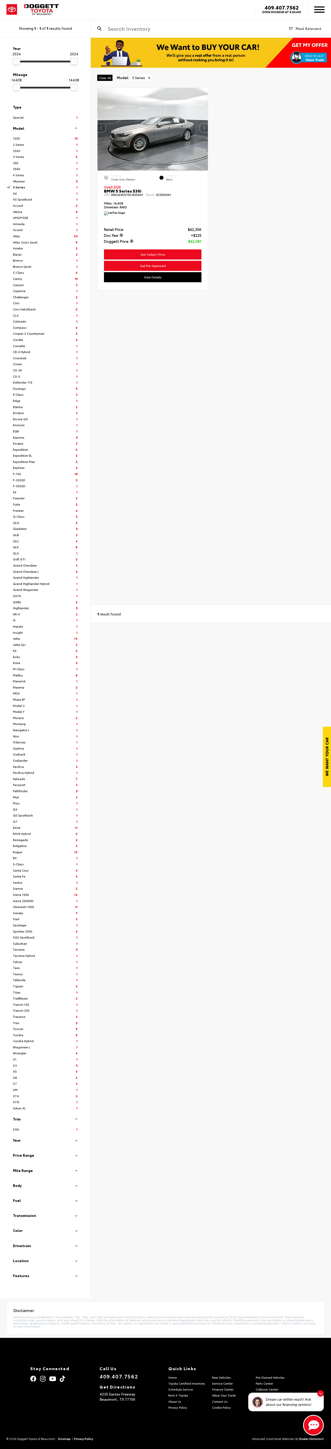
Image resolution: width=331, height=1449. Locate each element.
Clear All (105, 77)
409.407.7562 (282, 7)
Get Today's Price (152, 254)
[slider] (16, 61)
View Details (153, 277)
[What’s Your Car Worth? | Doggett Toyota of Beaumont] (211, 53)
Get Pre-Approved (153, 266)
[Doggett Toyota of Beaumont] (42, 9)
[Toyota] (11, 9)
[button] (204, 128)
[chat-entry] (313, 1425)
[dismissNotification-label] (320, 1393)
